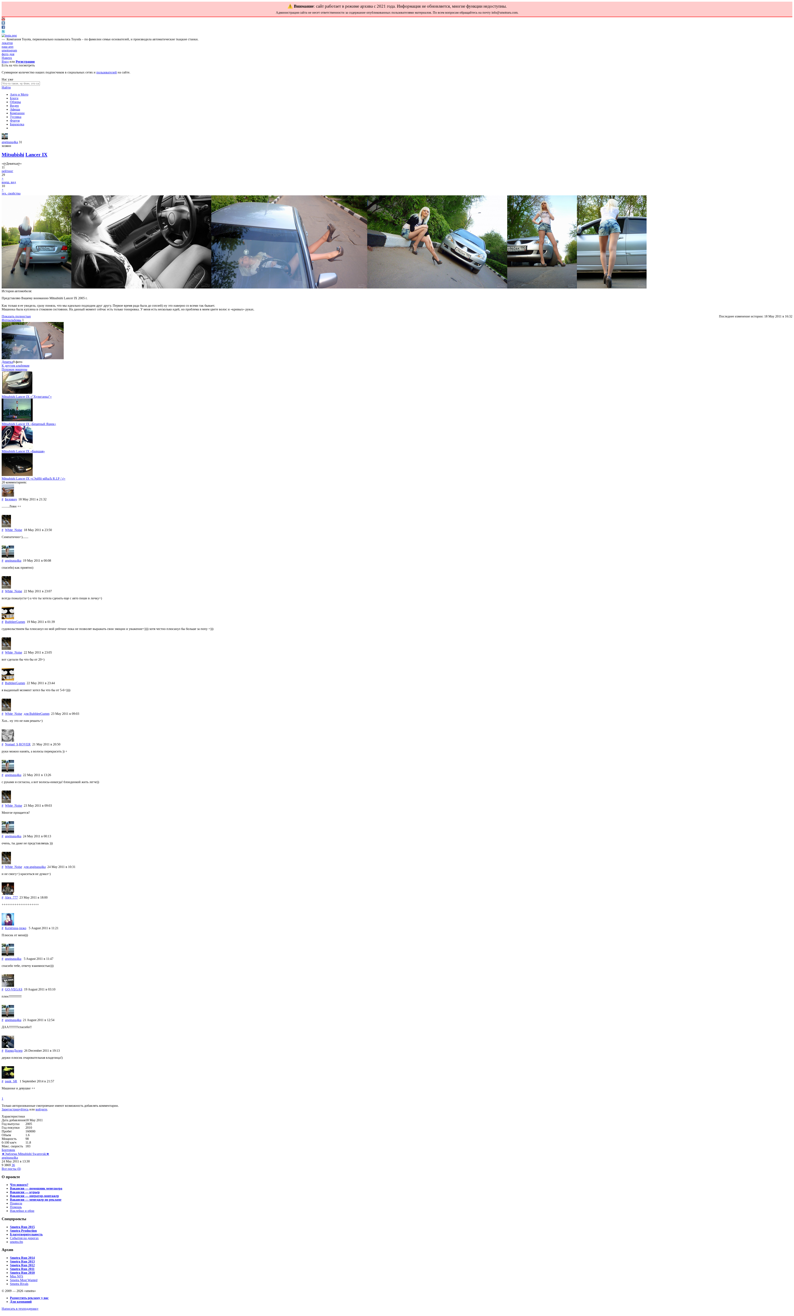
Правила (16, 1203)
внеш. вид (9, 182)
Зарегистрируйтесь (15, 1109)
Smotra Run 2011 (22, 1269)
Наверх (7, 58)
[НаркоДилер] (8, 1047)
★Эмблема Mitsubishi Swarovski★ (25, 1154)
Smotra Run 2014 (22, 1258)
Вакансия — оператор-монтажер (34, 1196)
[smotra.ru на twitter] (3, 32)
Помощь (16, 1207)
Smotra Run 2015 (22, 1227)
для (36, 713)
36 (13, 1165)
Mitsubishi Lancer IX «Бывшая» (23, 451)
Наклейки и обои (22, 1211)
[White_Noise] (6, 526)
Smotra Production (23, 1230)
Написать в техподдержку (20, 1308)
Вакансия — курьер (25, 1192)
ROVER (25, 744)
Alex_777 (11, 897)
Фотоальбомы (11, 320)
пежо (22, 928)
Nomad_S (11, 744)
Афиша (15, 109)
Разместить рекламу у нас (29, 1298)
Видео (14, 105)
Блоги (14, 98)
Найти (6, 87)
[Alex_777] (8, 893)
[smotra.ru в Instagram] (9, 35)
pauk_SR (11, 1081)
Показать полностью (16, 316)
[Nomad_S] (8, 740)
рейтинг (7, 171)
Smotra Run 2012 (22, 1265)
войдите (41, 1109)
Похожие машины (14, 369)
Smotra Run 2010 (22, 1272)
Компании (17, 113)
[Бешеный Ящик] (17, 420)
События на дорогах (24, 1238)
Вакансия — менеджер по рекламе (35, 1199)
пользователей (106, 72)
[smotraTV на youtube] (3, 19)
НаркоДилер (14, 1050)
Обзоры (15, 102)
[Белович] (8, 495)
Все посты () (11, 1169)
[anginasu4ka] (5, 138)
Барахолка (17, 124)
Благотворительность (26, 1234)
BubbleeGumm (15, 622)
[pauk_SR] (8, 1077)
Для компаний (21, 1301)
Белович (11, 499)
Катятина (11, 928)
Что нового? (19, 1184)
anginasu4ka (10, 142)
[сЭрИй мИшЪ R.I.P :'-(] (17, 475)
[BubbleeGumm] (8, 618)
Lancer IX (36, 154)
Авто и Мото (19, 94)
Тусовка (15, 117)
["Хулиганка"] (17, 393)
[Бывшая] (17, 447)
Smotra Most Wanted (23, 1280)
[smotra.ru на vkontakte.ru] (3, 23)
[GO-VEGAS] (8, 985)
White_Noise (13, 530)
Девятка (7, 362)
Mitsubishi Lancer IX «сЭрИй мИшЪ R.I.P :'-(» (33, 478)
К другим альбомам (15, 365)
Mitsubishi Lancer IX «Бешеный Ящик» (29, 424)
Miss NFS (16, 1276)
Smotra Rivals (19, 1284)
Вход (5, 61)
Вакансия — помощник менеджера (36, 1188)
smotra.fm (16, 1242)
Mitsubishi (13, 154)
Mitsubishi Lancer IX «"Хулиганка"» (27, 396)
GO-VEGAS (13, 989)
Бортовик (8, 1150)
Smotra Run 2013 (22, 1261)
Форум (15, 120)
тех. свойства (11, 193)
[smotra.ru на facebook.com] (3, 27)
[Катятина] (8, 924)
